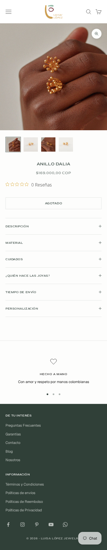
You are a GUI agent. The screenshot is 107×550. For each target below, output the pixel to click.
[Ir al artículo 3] (48, 144)
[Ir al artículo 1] (13, 144)
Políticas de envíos (20, 493)
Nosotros (12, 460)
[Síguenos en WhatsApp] (65, 524)
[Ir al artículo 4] (66, 144)
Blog (9, 451)
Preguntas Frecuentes (23, 425)
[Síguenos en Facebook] (8, 524)
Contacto (12, 442)
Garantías (13, 434)
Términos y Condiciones (24, 484)
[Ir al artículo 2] (30, 144)
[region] (53, 371)
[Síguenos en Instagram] (22, 524)
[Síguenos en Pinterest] (37, 524)
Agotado (53, 203)
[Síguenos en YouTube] (51, 524)
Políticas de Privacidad (23, 510)
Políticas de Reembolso (24, 501)
